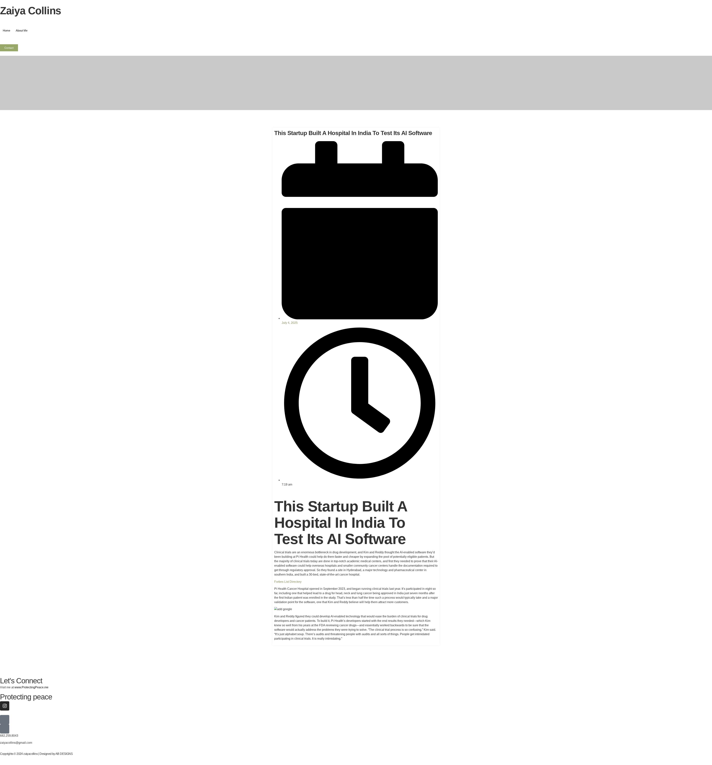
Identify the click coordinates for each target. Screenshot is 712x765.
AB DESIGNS (64, 753)
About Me (21, 30)
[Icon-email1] (4, 719)
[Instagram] (4, 706)
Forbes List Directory (287, 581)
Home (6, 30)
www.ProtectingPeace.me (31, 687)
